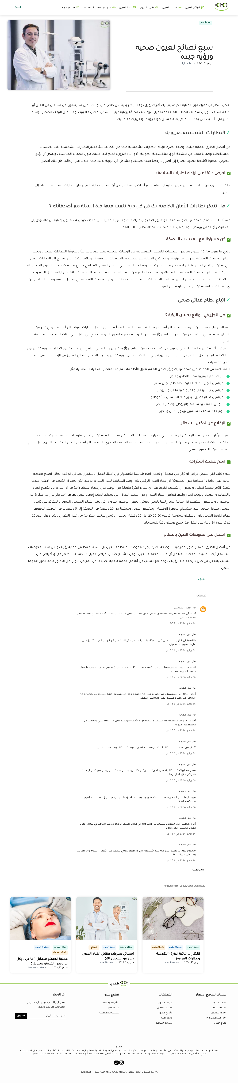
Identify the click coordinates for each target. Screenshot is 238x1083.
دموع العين (220, 1023)
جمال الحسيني (182, 608)
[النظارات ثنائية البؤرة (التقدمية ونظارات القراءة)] (173, 940)
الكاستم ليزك (219, 1003)
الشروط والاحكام (110, 1003)
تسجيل (21, 1016)
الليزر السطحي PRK (216, 1018)
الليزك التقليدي (218, 1013)
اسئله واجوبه (69, 7)
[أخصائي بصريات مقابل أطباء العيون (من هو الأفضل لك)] (106, 940)
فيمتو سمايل (59, 952)
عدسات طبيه (175, 947)
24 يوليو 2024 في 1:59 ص (181, 834)
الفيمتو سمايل (218, 1008)
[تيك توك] (116, 1064)
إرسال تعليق (199, 870)
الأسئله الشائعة (164, 1023)
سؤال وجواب (60, 947)
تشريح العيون (147, 7)
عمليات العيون (170, 7)
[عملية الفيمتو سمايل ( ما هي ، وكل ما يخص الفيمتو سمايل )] (40, 940)
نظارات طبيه (158, 947)
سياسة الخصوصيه (109, 1013)
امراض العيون (193, 7)
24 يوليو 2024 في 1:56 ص (181, 650)
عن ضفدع (113, 1008)
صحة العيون (126, 7)
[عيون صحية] (222, 10)
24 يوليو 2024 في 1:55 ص (181, 624)
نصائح (94, 947)
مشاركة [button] (202, 579)
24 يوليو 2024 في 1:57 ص (181, 731)
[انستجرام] (121, 1064)
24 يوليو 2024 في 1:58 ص (181, 807)
